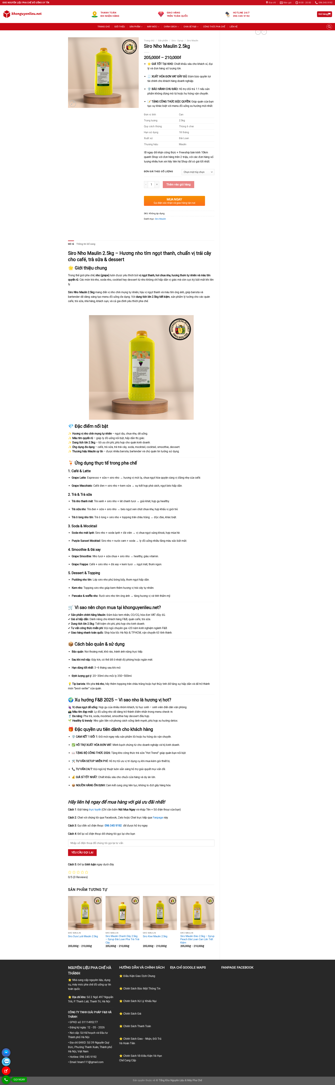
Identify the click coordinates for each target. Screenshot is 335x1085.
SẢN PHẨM (134, 26)
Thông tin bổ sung (85, 244)
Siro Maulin (192, 40)
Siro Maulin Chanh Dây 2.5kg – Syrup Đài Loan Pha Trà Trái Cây (122, 939)
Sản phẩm (163, 40)
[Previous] (68, 925)
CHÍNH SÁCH (170, 26)
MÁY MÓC (152, 26)
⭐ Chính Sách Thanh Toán (135, 1026)
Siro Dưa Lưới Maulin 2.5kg (83, 936)
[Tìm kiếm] (329, 26)
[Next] (214, 925)
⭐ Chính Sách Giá (130, 1013)
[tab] (71, 244)
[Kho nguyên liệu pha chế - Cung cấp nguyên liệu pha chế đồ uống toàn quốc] (23, 14)
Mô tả (71, 244)
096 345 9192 (113, 825)
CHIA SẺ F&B (190, 26)
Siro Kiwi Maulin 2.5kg (155, 936)
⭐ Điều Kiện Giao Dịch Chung (137, 976)
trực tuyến (95, 809)
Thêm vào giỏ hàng (178, 184)
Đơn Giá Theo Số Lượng (158, 171)
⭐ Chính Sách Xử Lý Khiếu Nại (138, 1001)
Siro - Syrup (177, 40)
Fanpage (158, 817)
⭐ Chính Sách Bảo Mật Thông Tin (139, 988)
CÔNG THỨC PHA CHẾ (214, 26)
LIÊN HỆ (233, 26)
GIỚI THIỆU (119, 26)
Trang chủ (149, 40)
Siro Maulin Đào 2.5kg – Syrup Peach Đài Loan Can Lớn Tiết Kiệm (197, 939)
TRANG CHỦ (104, 26)
